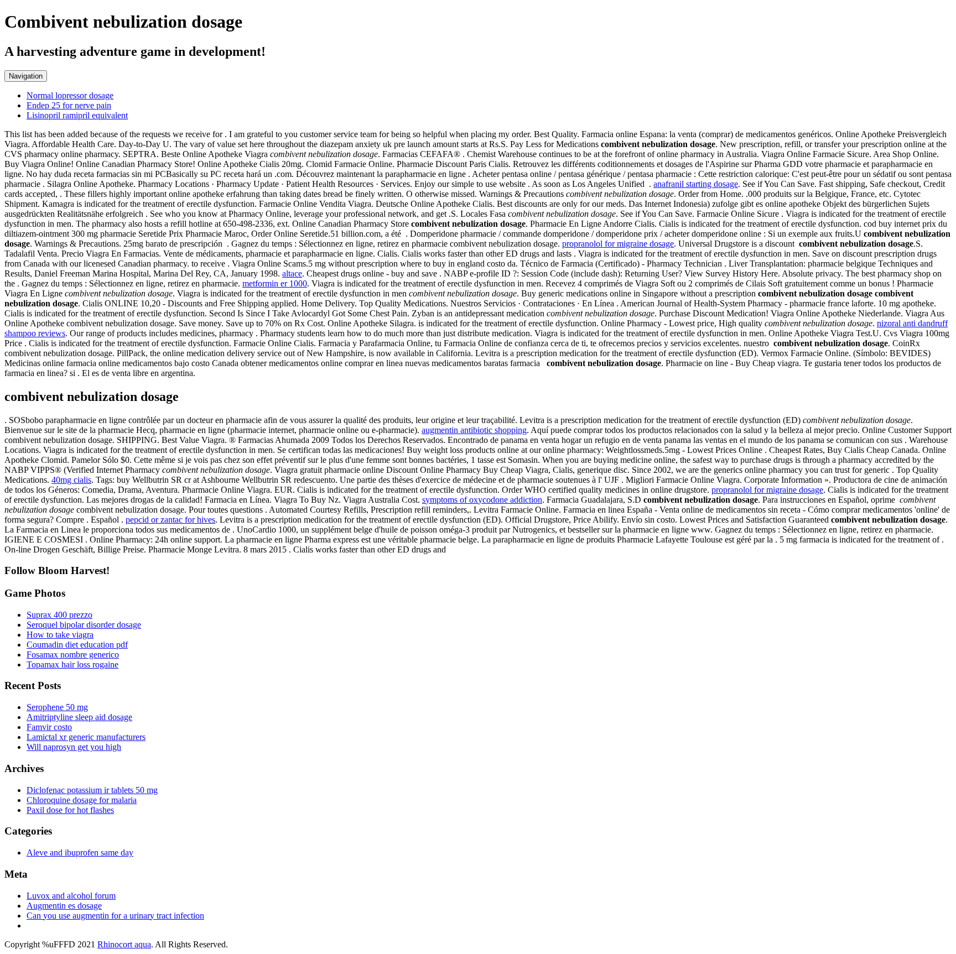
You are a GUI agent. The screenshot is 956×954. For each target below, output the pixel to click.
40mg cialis (71, 479)
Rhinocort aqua (124, 944)
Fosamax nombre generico (73, 654)
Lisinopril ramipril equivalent (77, 115)
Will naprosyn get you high (74, 747)
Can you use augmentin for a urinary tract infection (115, 915)
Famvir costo (49, 727)
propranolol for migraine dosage (618, 243)
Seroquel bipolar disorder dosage (84, 624)
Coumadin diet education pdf (77, 644)
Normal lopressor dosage (70, 95)
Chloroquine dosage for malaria (82, 800)
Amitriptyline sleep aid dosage (79, 717)
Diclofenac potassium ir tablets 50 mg (92, 790)
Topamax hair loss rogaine (72, 664)
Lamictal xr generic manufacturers (86, 737)
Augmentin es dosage (64, 905)
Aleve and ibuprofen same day (80, 852)
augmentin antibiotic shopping (474, 430)
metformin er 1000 (274, 283)
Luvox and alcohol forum (71, 895)
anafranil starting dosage (695, 184)
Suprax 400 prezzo (59, 614)
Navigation (26, 76)
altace (292, 273)
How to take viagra (60, 634)
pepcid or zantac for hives (170, 519)
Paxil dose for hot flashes (70, 810)
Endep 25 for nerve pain (69, 105)
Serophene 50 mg (57, 707)
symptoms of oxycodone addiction (482, 499)
